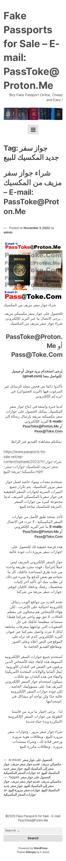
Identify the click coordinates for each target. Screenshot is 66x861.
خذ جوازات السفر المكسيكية (22, 773)
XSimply (31, 852)
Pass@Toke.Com (37, 354)
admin (8, 232)
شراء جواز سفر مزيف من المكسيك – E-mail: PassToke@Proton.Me (33, 192)
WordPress (41, 848)
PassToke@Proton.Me (41, 426)
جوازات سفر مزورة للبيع (24, 790)
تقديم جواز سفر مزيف (25, 764)
